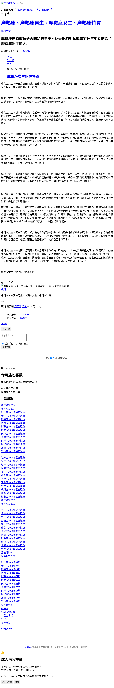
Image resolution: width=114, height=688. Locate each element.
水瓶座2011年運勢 (10, 598)
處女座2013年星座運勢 (13, 475)
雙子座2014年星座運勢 (13, 419)
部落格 (10, 60)
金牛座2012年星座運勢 (13, 513)
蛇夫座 (4, 608)
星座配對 (6, 622)
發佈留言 (6, 347)
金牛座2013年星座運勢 (13, 461)
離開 (17, 682)
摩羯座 (23, 318)
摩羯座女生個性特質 (23, 76)
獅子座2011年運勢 (10, 576)
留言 (24, 306)
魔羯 (3, 289)
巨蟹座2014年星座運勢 (13, 423)
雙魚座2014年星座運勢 (13, 451)
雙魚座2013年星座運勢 (13, 496)
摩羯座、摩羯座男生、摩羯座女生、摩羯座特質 (51, 23)
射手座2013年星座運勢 (13, 486)
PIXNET (34, 647)
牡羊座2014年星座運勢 (13, 412)
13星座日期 (7, 615)
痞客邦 (17, 306)
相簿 (9, 57)
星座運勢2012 (8, 552)
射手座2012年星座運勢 (13, 538)
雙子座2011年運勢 (10, 569)
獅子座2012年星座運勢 (13, 524)
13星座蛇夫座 (8, 612)
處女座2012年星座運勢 (13, 527)
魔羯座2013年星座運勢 (13, 489)
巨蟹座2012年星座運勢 (13, 520)
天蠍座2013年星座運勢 (13, 482)
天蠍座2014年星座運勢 (13, 437)
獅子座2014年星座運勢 (13, 426)
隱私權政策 (74, 647)
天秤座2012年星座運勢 (13, 531)
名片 (9, 64)
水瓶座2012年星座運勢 (13, 545)
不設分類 (25, 51)
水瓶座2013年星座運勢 (13, 493)
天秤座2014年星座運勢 (13, 433)
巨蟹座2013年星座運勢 (13, 468)
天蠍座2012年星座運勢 (13, 535)
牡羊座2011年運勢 (10, 562)
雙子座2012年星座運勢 (13, 517)
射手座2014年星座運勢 (13, 440)
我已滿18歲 (7, 682)
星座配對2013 (8, 504)
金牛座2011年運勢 (10, 566)
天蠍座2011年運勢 (10, 587)
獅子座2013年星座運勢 (13, 472)
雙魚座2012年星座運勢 (13, 549)
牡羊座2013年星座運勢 (13, 457)
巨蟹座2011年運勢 (10, 573)
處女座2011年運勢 (10, 580)
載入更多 (6, 329)
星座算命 (24, 314)
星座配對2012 (8, 556)
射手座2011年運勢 (10, 590)
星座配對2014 (8, 409)
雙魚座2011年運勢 (10, 601)
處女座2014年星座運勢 (13, 430)
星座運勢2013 (8, 500)
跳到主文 (6, 31)
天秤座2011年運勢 (10, 583)
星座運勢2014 (8, 405)
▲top (4, 323)
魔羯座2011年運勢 (10, 594)
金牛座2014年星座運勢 (13, 416)
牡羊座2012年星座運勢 (13, 510)
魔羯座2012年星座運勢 (13, 542)
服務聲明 (85, 647)
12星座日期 (7, 619)
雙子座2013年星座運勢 (13, 464)
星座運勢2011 (8, 605)
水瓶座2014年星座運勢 (13, 448)
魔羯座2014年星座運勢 (13, 444)
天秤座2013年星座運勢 (13, 479)
